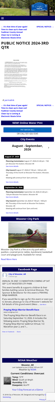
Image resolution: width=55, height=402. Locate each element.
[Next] (48, 148)
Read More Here (9, 259)
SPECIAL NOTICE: (45, 26)
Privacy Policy (44, 399)
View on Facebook (8, 332)
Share (19, 332)
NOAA (33, 369)
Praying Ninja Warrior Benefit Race (21, 309)
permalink (9, 100)
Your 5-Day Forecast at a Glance (27, 389)
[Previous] (6, 148)
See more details (12, 166)
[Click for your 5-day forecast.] (6, 384)
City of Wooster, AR (17, 274)
